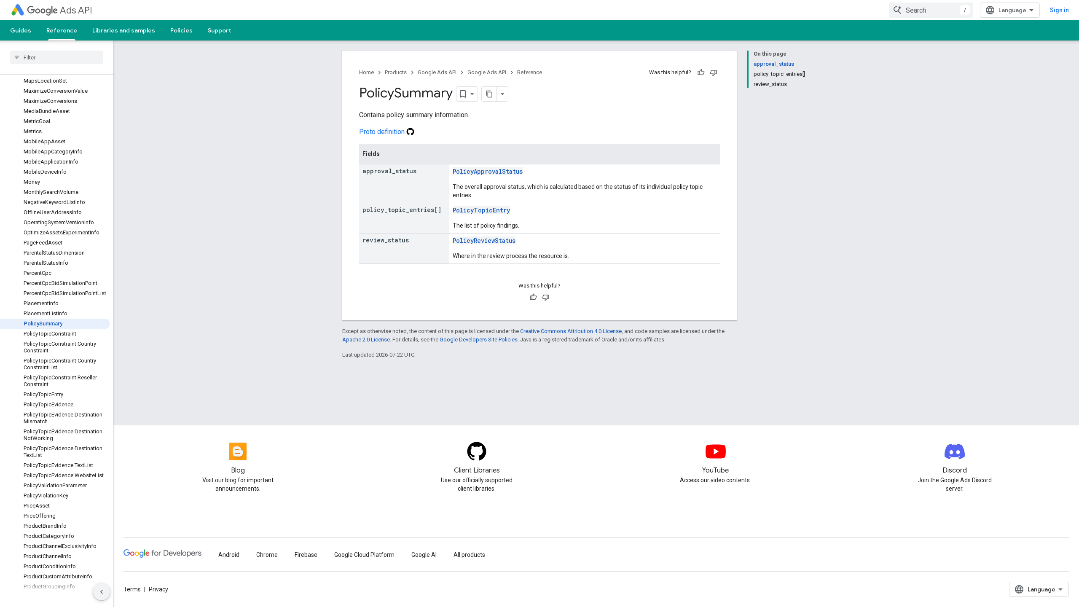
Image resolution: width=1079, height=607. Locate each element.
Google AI (424, 554)
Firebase (306, 554)
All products (469, 554)
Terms (132, 589)
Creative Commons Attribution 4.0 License (571, 331)
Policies (181, 30)
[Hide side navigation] (101, 591)
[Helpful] (701, 72)
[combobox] (931, 10)
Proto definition (382, 132)
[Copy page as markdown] (489, 94)
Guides (20, 30)
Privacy (158, 589)
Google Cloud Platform (364, 554)
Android (228, 554)
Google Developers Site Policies (479, 339)
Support (219, 30)
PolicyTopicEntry (481, 210)
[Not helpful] (713, 72)
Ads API (76, 10)
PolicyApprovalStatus (488, 171)
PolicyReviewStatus (484, 240)
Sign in (1059, 10)
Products (396, 72)
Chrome (267, 554)
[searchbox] (56, 57)
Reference (61, 30)
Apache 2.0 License (366, 339)
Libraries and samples (123, 30)
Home (366, 72)
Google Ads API (437, 72)
